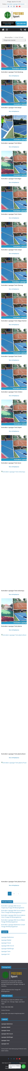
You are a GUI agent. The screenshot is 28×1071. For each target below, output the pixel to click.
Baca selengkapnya (14, 76)
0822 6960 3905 (9, 1007)
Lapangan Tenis (5, 951)
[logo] (12, 971)
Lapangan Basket (6, 940)
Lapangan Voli (5, 954)
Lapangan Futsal (6, 943)
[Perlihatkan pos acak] (25, 30)
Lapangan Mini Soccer (7, 946)
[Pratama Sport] (3, 30)
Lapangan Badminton (7, 937)
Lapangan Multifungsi (7, 948)
